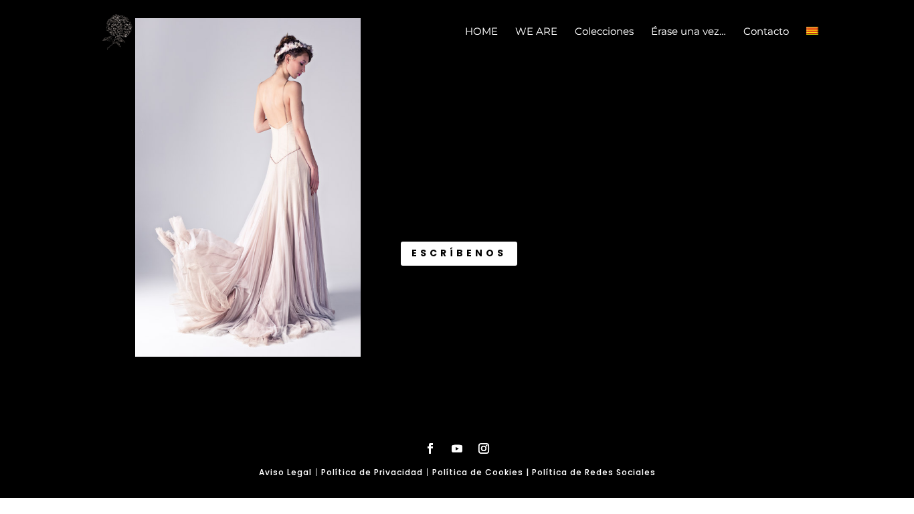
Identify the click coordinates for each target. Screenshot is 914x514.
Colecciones (604, 32)
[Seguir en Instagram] (483, 448)
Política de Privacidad (372, 472)
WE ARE (536, 32)
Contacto (766, 32)
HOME (481, 32)
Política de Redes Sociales (594, 472)
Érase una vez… (688, 32)
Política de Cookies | (482, 472)
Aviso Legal (285, 472)
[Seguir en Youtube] (457, 448)
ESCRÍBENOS (459, 253)
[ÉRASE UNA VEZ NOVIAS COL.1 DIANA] (248, 353)
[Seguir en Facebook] (430, 448)
